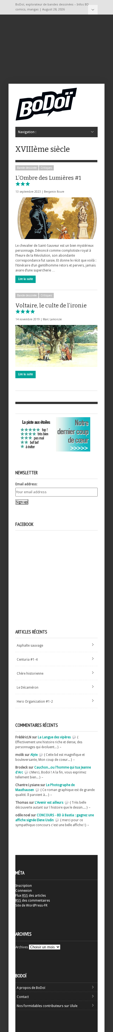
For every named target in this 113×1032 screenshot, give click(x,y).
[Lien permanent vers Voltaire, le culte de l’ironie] (56, 346)
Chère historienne (30, 673)
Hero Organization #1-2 (35, 701)
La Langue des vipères (54, 737)
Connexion (23, 891)
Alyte (34, 755)
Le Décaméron (27, 687)
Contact (23, 997)
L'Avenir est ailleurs (49, 802)
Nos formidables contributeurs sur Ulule (47, 1006)
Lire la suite (25, 279)
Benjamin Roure (54, 191)
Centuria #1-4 (27, 659)
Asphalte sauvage (30, 645)
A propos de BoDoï (31, 988)
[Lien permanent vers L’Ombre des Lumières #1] (56, 218)
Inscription (23, 886)
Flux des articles (30, 896)
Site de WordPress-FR (31, 905)
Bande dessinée (27, 167)
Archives (21, 947)
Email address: (26, 484)
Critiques (46, 167)
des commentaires (32, 900)
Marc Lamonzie (52, 319)
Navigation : (93, 10)
